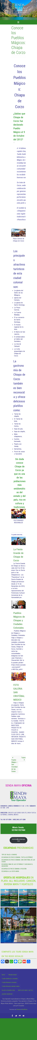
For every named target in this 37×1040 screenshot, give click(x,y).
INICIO (3, 975)
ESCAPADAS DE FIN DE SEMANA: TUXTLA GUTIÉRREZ (17, 857)
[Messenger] (15, 961)
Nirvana (18, 1009)
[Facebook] (3, 961)
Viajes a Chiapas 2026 (8, 990)
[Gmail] (24, 961)
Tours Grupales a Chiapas (10, 978)
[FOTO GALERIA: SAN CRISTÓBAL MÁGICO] (18, 680)
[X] (7, 961)
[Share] (28, 961)
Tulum (23, 758)
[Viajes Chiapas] (23, 1015)
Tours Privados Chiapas (9, 982)
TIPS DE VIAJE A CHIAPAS (9, 854)
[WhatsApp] (11, 961)
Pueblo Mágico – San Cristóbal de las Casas (14, 765)
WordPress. (25, 1009)
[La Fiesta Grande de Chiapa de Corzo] (18, 544)
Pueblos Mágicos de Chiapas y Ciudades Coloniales (19, 620)
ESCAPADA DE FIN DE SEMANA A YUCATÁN (14, 869)
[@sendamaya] (16, 1015)
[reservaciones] (19, 1015)
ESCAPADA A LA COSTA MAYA (10, 871)
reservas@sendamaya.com (18, 840)
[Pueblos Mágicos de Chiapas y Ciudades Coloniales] (18, 608)
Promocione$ (12, 975)
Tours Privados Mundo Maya (11, 986)
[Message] (20, 961)
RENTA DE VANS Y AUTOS (25, 990)
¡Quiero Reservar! (7, 994)
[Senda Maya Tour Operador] (12, 1015)
